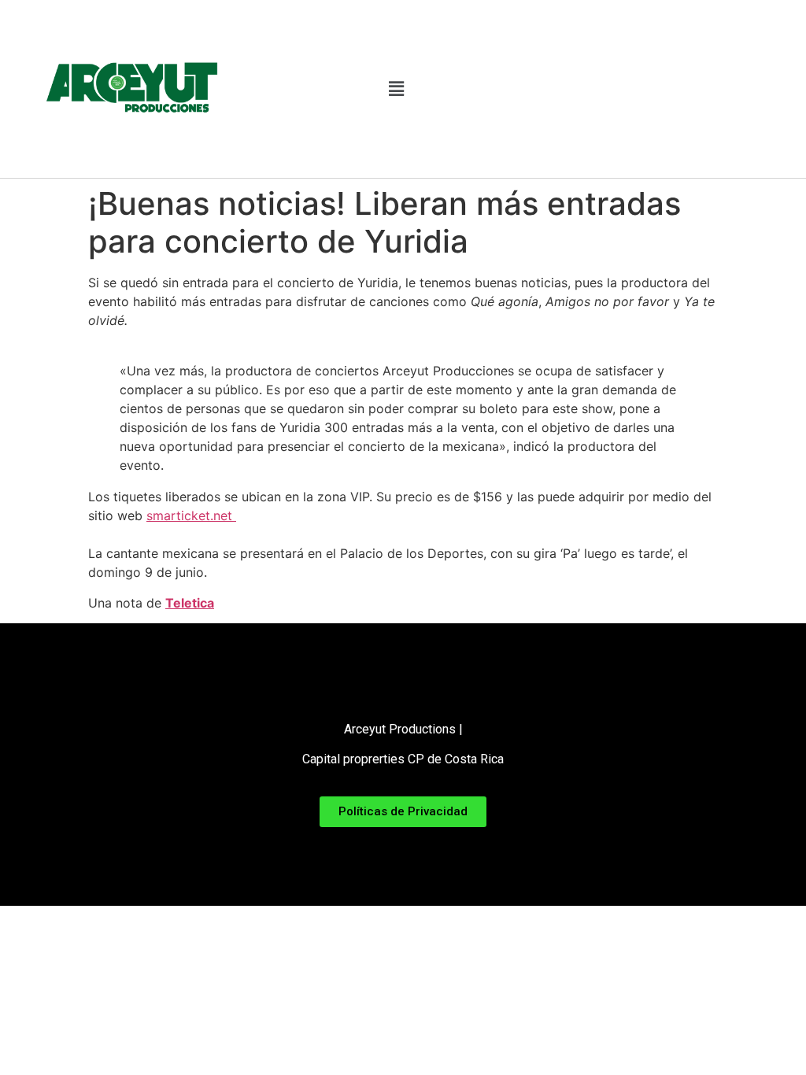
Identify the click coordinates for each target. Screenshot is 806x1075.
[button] (396, 88)
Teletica (189, 603)
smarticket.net (191, 515)
